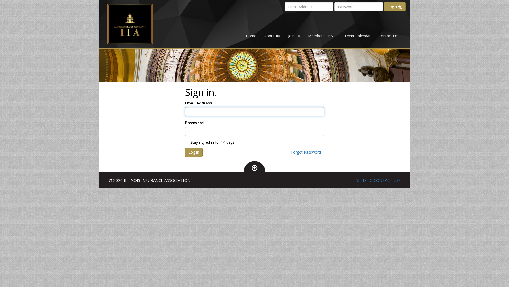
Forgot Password (306, 152)
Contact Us (388, 35)
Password (194, 122)
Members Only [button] (321, 35)
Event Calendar (358, 35)
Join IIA (294, 35)
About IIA (272, 35)
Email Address (198, 102)
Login (392, 6)
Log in (193, 152)
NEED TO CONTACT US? (377, 180)
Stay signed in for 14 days (212, 142)
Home (251, 35)
